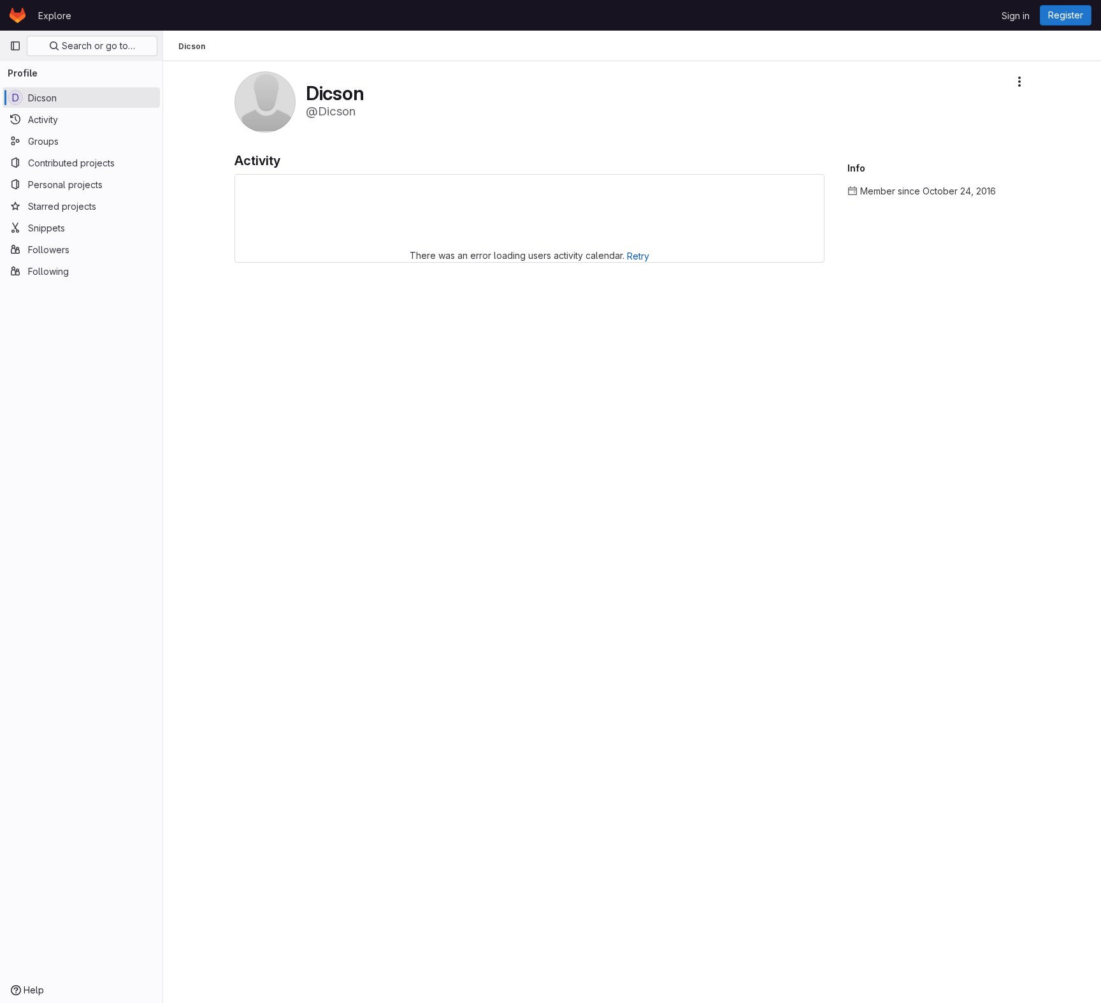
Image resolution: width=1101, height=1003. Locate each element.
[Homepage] (17, 15)
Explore (54, 15)
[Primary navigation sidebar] (15, 46)
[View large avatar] (265, 101)
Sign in (1016, 15)
